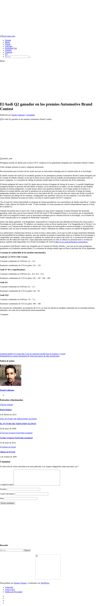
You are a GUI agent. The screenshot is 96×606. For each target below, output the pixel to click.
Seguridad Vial (11, 48)
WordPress (45, 583)
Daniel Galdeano (18, 115)
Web (2, 498)
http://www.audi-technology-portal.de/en (71, 242)
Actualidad (30, 115)
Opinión (8, 50)
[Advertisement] (48, 17)
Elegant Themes (20, 583)
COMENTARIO (7, 485)
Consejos (8, 52)
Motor (7, 42)
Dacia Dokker (6, 410)
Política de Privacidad (13, 592)
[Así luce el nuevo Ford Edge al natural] (16, 433)
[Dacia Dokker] (6, 405)
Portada (8, 40)
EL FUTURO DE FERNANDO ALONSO (18, 424)
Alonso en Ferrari (7, 452)
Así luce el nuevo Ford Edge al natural (16, 438)
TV (6, 54)
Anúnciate (9, 587)
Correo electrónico (7, 494)
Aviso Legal (10, 589)
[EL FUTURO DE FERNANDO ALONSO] (18, 419)
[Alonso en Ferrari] (8, 447)
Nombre (3, 489)
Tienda (7, 44)
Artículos (8, 46)
